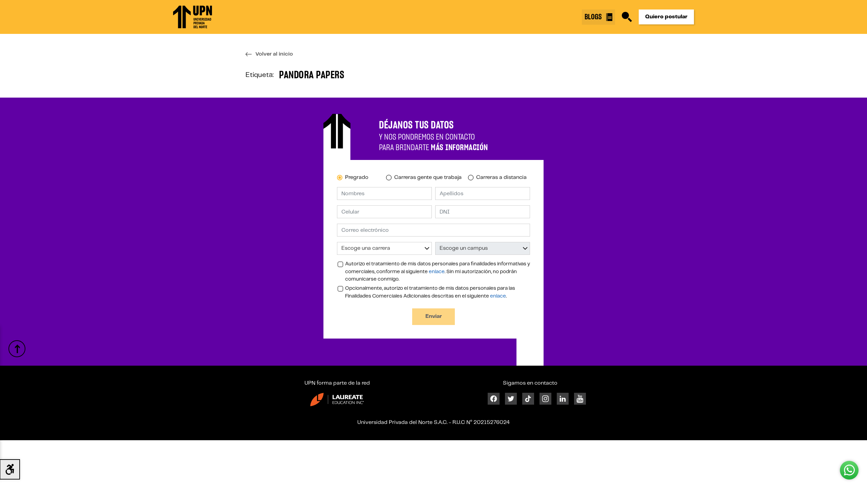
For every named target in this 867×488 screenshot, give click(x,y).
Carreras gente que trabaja (428, 177)
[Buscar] (626, 16)
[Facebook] (494, 398)
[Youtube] (580, 398)
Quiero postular (666, 16)
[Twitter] (511, 398)
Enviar (433, 316)
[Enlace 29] (337, 399)
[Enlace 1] (192, 17)
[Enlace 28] (16, 348)
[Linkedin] (563, 398)
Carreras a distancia (501, 177)
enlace (437, 271)
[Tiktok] (528, 398)
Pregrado (356, 177)
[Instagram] (545, 398)
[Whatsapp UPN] (849, 470)
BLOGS (594, 17)
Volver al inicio (274, 54)
